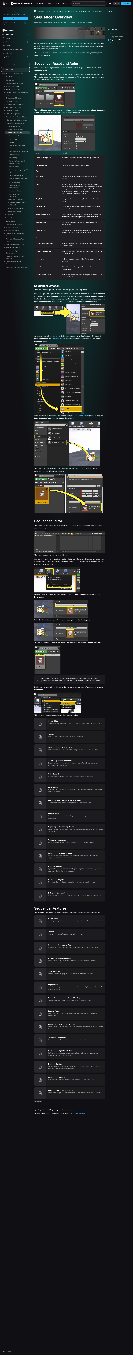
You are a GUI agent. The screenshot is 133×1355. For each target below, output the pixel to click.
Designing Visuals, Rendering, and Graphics (17, 94)
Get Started (10, 80)
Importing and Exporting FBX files (18, 171)
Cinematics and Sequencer (16, 123)
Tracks (11, 142)
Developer (40, 11)
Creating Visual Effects (13, 98)
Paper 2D (10, 218)
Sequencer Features (116, 43)
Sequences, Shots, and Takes (17, 147)
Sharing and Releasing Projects (16, 244)
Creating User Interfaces (14, 224)
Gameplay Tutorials (12, 101)
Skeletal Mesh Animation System (17, 120)
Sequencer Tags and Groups (18, 178)
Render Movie (14, 166)
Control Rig (10, 215)
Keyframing (13, 157)
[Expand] (4, 77)
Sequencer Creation (117, 37)
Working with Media (12, 230)
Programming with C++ (13, 107)
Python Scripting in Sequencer (15, 195)
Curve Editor (13, 139)
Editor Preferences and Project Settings (17, 162)
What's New (10, 77)
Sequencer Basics (14, 126)
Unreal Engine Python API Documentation (14, 252)
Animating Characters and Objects (17, 117)
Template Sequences (16, 175)
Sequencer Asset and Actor (119, 34)
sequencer (38, 1101)
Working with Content (13, 86)
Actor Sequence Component (18, 151)
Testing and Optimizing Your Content (15, 240)
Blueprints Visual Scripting (14, 104)
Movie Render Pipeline (15, 129)
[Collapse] (4, 117)
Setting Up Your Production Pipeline (15, 235)
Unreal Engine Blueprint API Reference (15, 257)
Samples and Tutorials (13, 247)
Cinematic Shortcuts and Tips (18, 208)
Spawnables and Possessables (14, 186)
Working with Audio (12, 227)
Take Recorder (14, 154)
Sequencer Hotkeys (14, 211)
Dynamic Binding (14, 182)
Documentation (48, 11)
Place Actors (84, 416)
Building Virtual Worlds (13, 89)
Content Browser (58, 339)
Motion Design (10, 221)
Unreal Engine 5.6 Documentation (13, 74)
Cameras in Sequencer (15, 199)
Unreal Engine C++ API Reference (17, 267)
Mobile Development (13, 114)
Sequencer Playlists (15, 191)
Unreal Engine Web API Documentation (13, 263)
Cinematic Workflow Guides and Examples (17, 204)
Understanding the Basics (14, 83)
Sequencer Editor (15, 136)
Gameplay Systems (12, 110)
